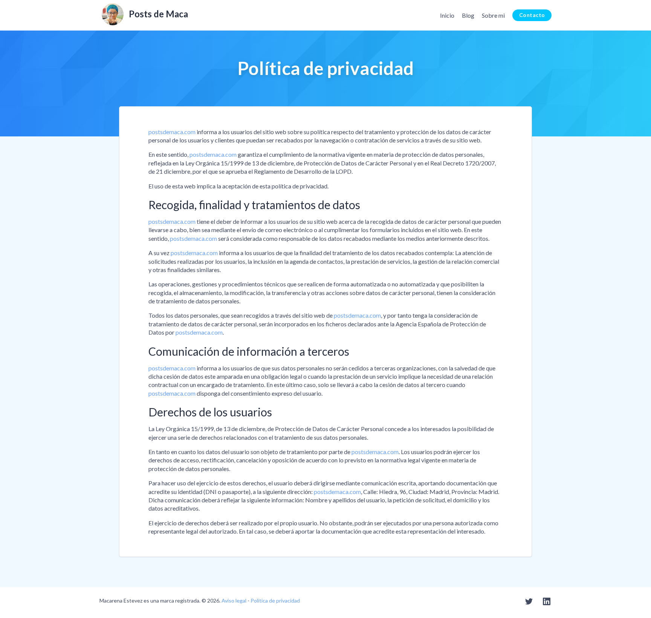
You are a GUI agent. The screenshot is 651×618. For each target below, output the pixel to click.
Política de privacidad (275, 600)
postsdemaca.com (172, 131)
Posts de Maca (158, 14)
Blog (468, 15)
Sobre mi (493, 15)
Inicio (447, 15)
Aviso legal (234, 600)
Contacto (532, 15)
